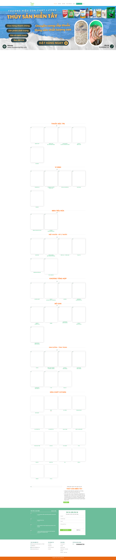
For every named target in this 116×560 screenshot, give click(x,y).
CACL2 (51, 484)
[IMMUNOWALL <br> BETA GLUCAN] (37, 334)
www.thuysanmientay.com (35, 554)
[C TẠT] (51, 379)
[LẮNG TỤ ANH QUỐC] (78, 424)
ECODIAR (37, 163)
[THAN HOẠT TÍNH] (37, 443)
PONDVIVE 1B (37, 187)
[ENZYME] (37, 198)
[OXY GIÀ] (51, 443)
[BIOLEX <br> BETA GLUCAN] (78, 314)
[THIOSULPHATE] (78, 404)
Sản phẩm (50, 551)
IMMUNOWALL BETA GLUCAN (37, 344)
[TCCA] (78, 443)
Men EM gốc (79, 187)
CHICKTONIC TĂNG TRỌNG (79, 368)
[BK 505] (37, 359)
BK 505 (37, 367)
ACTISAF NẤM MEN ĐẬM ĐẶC (51, 231)
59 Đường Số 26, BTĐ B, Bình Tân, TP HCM (37, 549)
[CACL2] (51, 477)
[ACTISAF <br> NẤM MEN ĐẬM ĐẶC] (51, 221)
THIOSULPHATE (79, 412)
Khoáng (62, 556)
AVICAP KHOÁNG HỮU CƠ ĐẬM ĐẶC (51, 300)
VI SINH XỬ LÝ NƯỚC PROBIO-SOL (51, 187)
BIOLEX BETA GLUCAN (78, 324)
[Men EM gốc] (78, 178)
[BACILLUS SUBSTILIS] (65, 178)
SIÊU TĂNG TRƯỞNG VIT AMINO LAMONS (51, 368)
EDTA (51, 412)
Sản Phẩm (63, 3)
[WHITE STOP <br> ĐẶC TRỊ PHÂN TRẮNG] (51, 135)
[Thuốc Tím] (78, 246)
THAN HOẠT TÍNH (37, 451)
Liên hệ (74, 3)
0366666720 (78, 0)
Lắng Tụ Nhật (65, 432)
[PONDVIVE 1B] (37, 178)
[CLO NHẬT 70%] (51, 424)
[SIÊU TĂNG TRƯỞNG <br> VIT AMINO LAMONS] (51, 359)
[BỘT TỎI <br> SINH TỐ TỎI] (78, 135)
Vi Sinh (62, 551)
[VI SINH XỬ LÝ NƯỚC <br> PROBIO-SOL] (51, 178)
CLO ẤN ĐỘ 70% (37, 432)
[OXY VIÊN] (65, 404)
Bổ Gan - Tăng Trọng (64, 558)
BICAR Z (37, 468)
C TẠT (51, 387)
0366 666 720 (83, 0)
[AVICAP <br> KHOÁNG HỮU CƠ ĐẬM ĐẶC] (51, 290)
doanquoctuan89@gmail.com (35, 553)
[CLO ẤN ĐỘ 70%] (37, 424)
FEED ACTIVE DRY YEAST (37, 230)
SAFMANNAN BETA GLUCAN (65, 322)
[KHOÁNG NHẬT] (37, 290)
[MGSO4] (37, 477)
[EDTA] (51, 404)
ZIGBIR (51, 323)
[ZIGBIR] (51, 314)
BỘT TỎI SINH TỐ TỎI (79, 144)
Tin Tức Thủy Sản (69, 3)
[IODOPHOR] (37, 246)
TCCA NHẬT (65, 451)
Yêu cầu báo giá (79, 3)
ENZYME (37, 207)
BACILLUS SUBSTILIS (65, 187)
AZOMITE (65, 299)
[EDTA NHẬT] (37, 404)
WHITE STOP (37, 143)
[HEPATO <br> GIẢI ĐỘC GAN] (37, 314)
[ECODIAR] (37, 155)
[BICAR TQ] (51, 460)
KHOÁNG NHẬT (37, 299)
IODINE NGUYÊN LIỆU (37, 272)
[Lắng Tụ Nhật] (65, 424)
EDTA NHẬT (37, 412)
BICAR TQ (51, 468)
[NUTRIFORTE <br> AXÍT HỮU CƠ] (37, 379)
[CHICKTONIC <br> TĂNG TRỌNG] (78, 359)
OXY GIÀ (51, 451)
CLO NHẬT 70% (51, 432)
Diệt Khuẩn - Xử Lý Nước (64, 554)
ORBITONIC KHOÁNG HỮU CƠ (79, 300)
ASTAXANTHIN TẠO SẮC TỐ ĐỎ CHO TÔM (65, 144)
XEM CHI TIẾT (53, 516)
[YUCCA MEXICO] (51, 266)
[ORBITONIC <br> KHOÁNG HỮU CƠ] (78, 290)
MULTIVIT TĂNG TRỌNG (65, 368)
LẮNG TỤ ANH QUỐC (78, 432)
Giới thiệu (59, 3)
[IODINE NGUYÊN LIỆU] (37, 264)
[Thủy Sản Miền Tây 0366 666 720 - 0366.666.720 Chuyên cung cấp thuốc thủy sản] (35, 3)
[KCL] (65, 460)
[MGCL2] (78, 460)
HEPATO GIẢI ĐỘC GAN (37, 324)
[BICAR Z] (37, 460)
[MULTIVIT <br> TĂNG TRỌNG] (65, 359)
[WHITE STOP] (37, 135)
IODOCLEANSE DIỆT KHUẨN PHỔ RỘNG (51, 255)
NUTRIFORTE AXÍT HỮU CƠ (37, 388)
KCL (65, 468)
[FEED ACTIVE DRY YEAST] (37, 221)
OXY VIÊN (65, 412)
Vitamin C (65, 387)
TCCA (79, 451)
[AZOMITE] (65, 290)
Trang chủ (55, 3)
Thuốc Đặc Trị (63, 549)
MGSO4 (37, 484)
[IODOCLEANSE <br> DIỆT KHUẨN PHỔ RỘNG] (51, 246)
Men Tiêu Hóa (63, 553)
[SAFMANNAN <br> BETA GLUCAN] (65, 314)
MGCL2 (79, 468)
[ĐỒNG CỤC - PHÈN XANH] (65, 246)
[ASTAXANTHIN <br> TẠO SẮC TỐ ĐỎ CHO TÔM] (65, 135)
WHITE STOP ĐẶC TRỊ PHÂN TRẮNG (51, 144)
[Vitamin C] (65, 379)
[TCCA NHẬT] (65, 443)
